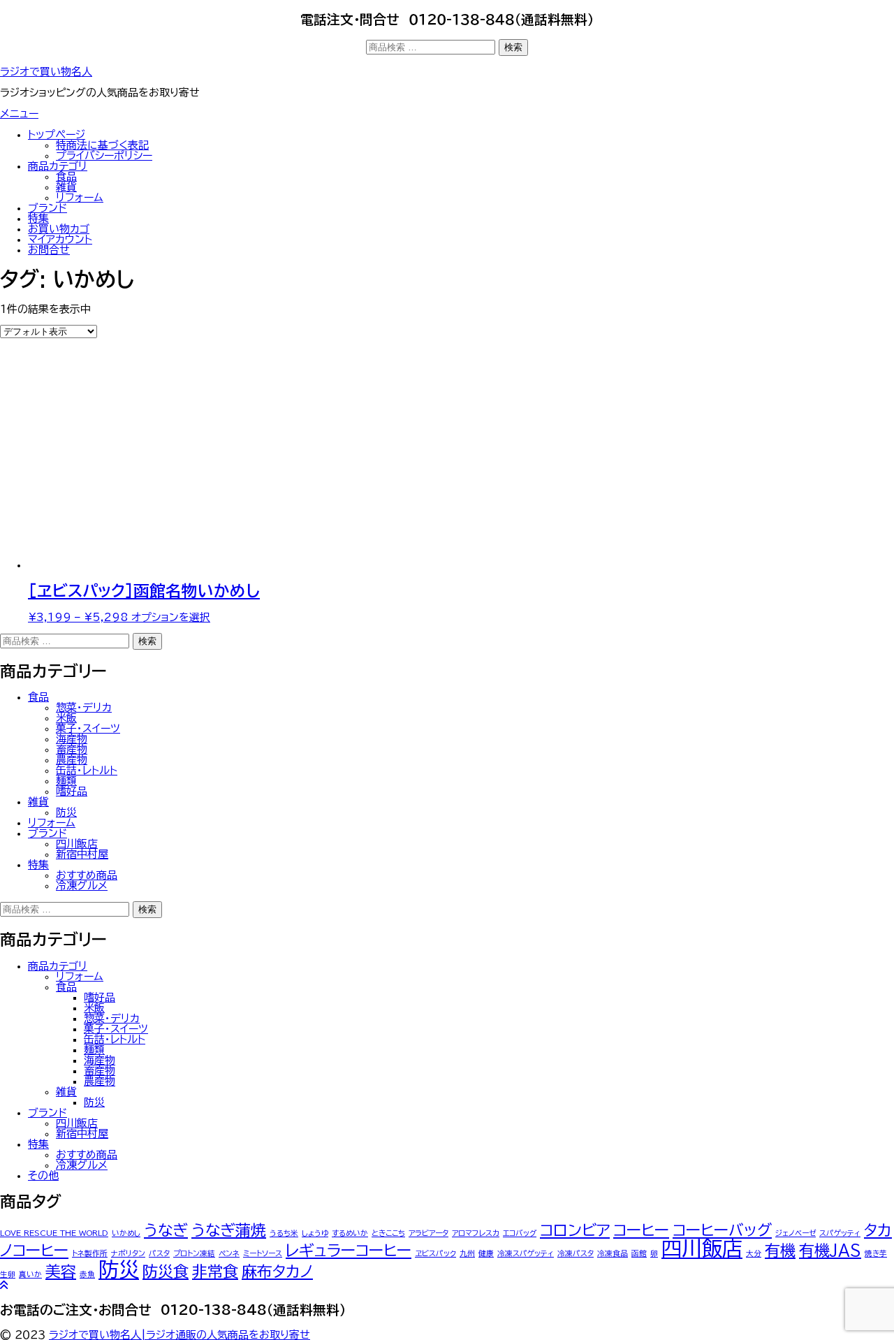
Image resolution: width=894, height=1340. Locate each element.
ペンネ (229, 1253)
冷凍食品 (612, 1253)
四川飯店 (77, 843)
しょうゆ (315, 1233)
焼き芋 (876, 1253)
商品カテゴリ (57, 166)
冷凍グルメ (82, 885)
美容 (60, 1271)
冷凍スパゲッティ (525, 1253)
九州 (467, 1253)
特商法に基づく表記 (102, 145)
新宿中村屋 (82, 854)
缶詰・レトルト (86, 770)
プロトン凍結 (194, 1253)
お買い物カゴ (58, 229)
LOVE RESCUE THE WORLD (54, 1233)
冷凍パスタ (575, 1253)
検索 (513, 47)
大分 (753, 1253)
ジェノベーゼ (795, 1233)
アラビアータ (428, 1233)
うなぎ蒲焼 (228, 1230)
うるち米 (284, 1233)
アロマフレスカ (475, 1233)
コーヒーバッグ (722, 1230)
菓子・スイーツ (88, 728)
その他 (43, 1175)
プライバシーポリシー (104, 155)
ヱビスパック (435, 1253)
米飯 (66, 718)
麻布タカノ (277, 1271)
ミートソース (262, 1253)
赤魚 (87, 1274)
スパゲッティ (839, 1233)
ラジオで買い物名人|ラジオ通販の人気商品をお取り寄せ (179, 1335)
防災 (66, 812)
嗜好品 (71, 791)
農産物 (71, 760)
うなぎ (166, 1230)
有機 (780, 1250)
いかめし (126, 1233)
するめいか (350, 1233)
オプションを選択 (170, 617)
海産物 (71, 739)
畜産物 (71, 749)
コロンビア (575, 1230)
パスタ (159, 1253)
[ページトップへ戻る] (4, 1285)
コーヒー (641, 1230)
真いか (30, 1274)
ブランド (47, 208)
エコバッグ (519, 1233)
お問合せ (49, 250)
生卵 (7, 1274)
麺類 (66, 780)
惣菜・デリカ (84, 707)
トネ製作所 (90, 1253)
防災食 (165, 1271)
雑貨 (66, 187)
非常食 (215, 1271)
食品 (66, 176)
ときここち (388, 1233)
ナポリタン (128, 1253)
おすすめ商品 (86, 875)
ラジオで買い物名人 (46, 71)
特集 (38, 218)
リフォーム (79, 197)
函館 (639, 1253)
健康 (486, 1253)
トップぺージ (56, 134)
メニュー (19, 113)
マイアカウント (60, 239)
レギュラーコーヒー (348, 1250)
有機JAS (830, 1250)
